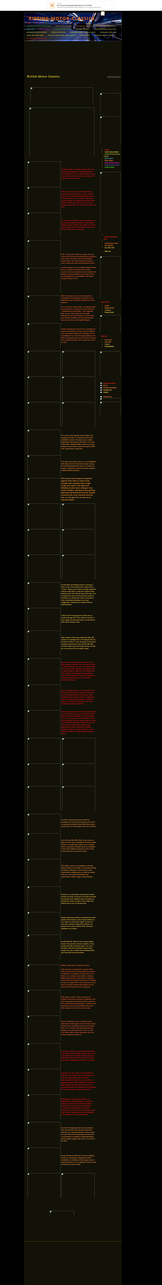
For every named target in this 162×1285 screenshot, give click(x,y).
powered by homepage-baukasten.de (105, 9)
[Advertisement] (73, 55)
